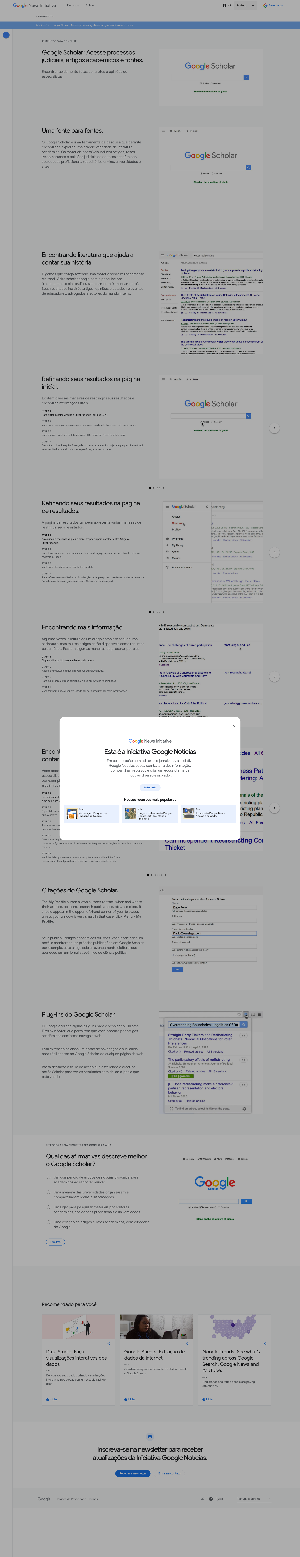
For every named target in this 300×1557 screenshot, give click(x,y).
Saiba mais (150, 787)
